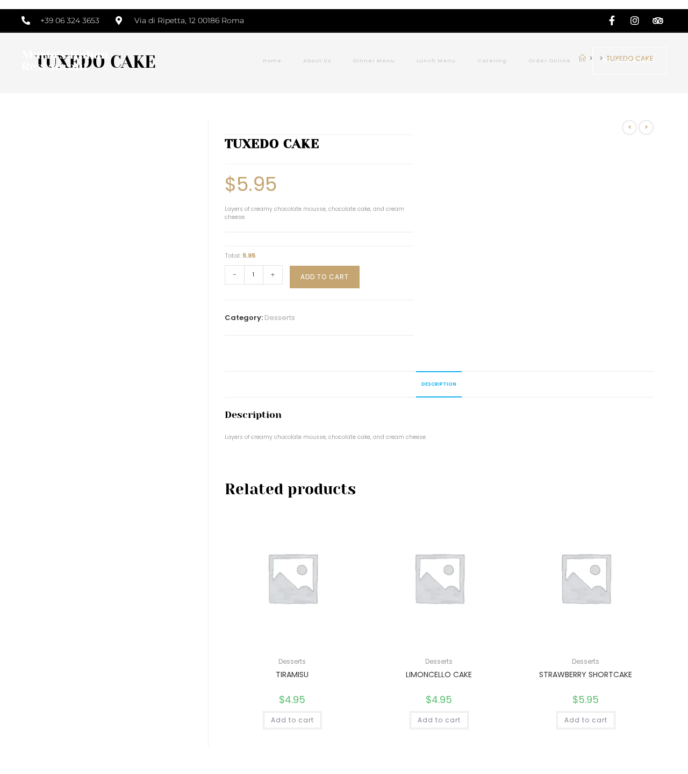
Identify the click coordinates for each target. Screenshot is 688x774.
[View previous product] (629, 127)
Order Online (549, 60)
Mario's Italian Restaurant (65, 60)
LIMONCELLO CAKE (439, 674)
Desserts (279, 318)
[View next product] (646, 127)
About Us (317, 60)
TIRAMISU (292, 674)
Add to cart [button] (292, 720)
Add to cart (324, 276)
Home (272, 60)
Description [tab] (438, 384)
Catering (492, 60)
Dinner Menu (374, 60)
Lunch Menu (436, 60)
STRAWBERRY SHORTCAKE (585, 674)
